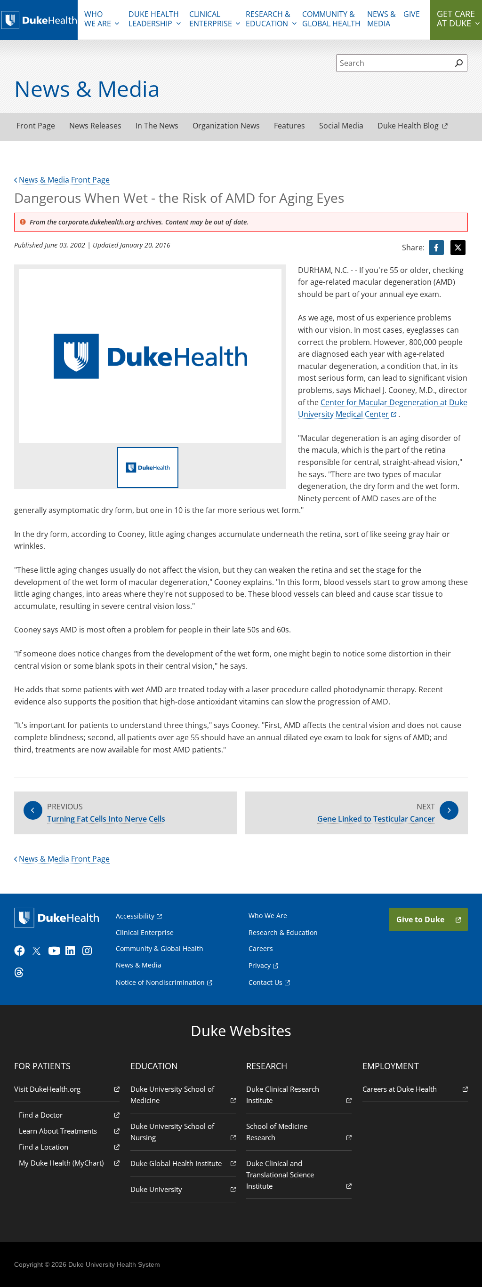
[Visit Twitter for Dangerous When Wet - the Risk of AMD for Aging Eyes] (458, 247)
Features (289, 125)
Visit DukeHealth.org (47, 1089)
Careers (261, 948)
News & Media (381, 19)
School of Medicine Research (276, 1131)
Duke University (156, 1189)
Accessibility (135, 915)
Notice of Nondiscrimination (160, 982)
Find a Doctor (41, 1114)
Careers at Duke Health (399, 1089)
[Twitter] (38, 951)
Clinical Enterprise (210, 19)
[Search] (459, 63)
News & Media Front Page (64, 180)
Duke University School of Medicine (172, 1094)
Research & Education (268, 19)
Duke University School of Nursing (172, 1131)
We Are (97, 19)
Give (411, 14)
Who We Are (268, 915)
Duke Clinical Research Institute (282, 1094)
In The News (157, 125)
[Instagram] (89, 951)
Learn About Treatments (58, 1130)
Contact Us (265, 982)
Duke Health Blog (408, 125)
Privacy (260, 965)
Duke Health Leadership (154, 19)
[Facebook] (21, 951)
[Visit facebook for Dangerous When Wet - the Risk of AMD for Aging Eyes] (436, 247)
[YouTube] (55, 951)
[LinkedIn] (72, 951)
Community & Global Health (331, 19)
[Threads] (21, 972)
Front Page (35, 125)
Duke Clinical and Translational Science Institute (280, 1175)
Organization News (226, 125)
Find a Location (43, 1146)
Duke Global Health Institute (176, 1163)
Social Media (341, 125)
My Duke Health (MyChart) (61, 1162)
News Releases (95, 125)
